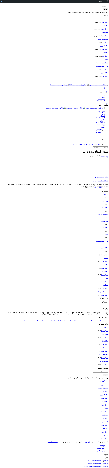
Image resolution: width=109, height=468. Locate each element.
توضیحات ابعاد (101, 124)
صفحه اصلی (101, 111)
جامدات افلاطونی (76, 320)
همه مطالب (101, 99)
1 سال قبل (105, 42)
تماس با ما (102, 97)
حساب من (99, 132)
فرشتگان (102, 116)
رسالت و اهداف (100, 112)
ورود (107, 91)
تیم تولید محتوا (104, 187)
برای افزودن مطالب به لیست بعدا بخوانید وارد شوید (87, 144)
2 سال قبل (105, 22)
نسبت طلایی (25, 320)
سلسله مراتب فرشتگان (58, 320)
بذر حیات (85, 320)
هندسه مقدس (19, 320)
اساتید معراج (94, 320)
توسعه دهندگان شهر (52, 442)
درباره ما (102, 95)
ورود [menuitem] (104, 1)
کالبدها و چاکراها (100, 117)
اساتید (103, 114)
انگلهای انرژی (89, 320)
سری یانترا (65, 320)
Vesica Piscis (100, 320)
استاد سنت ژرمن (99, 177)
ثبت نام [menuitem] (100, 1)
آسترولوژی (102, 120)
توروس (81, 320)
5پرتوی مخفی (105, 320)
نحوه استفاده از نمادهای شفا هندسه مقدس (36, 320)
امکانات (103, 127)
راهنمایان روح (70, 320)
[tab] (55, 381)
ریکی (103, 119)
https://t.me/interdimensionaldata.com (98, 463)
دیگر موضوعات (100, 125)
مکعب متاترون (48, 320)
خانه (107, 156)
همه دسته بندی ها (100, 100)
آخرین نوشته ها (100, 448)
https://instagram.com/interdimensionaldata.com (95, 466)
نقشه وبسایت (101, 451)
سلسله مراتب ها (100, 122)
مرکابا (52, 320)
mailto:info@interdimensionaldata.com (98, 460)
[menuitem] (107, 1)
